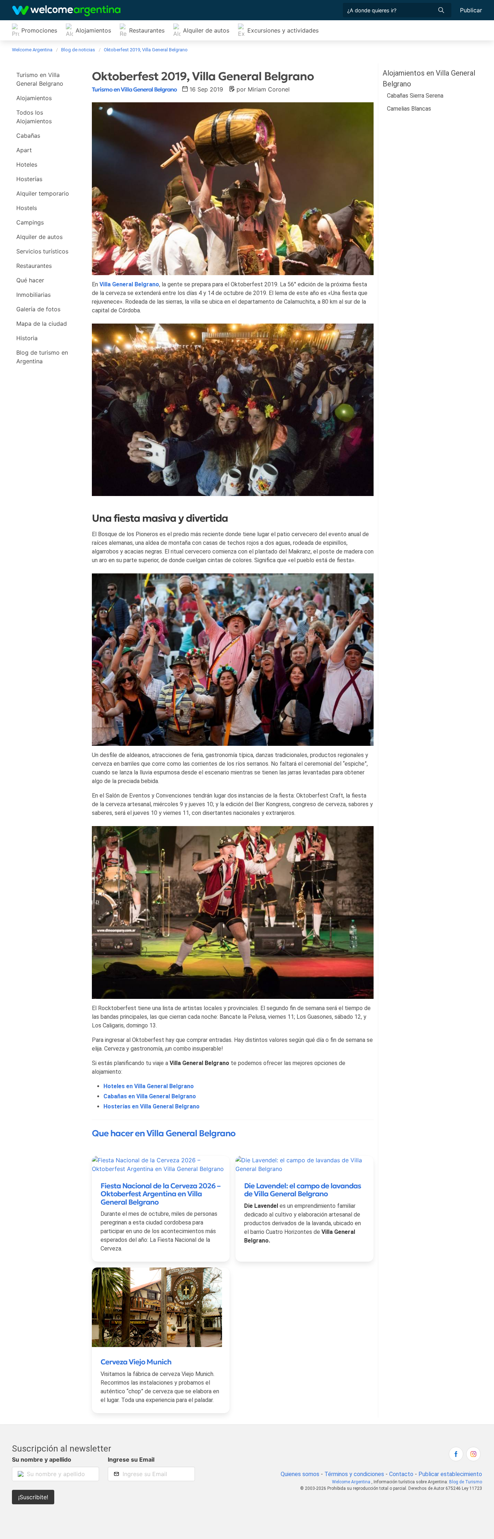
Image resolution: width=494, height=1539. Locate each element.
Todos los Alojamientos (34, 117)
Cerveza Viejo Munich (136, 1362)
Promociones (39, 30)
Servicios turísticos (42, 251)
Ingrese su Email (131, 1459)
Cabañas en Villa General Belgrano (149, 1096)
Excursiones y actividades (283, 30)
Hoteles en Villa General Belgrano (148, 1086)
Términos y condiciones (354, 1474)
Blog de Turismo (465, 1481)
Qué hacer (30, 280)
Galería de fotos (38, 309)
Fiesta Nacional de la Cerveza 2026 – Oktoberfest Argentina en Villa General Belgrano (160, 1194)
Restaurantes (147, 30)
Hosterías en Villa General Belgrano (151, 1106)
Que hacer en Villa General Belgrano (163, 1133)
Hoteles (26, 164)
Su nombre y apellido (41, 1459)
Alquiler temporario (42, 193)
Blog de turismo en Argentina (42, 357)
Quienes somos (300, 1474)
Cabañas (28, 135)
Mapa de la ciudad (41, 323)
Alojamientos (93, 30)
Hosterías (29, 179)
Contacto (401, 1474)
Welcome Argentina (351, 1481)
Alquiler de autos (206, 30)
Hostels (26, 207)
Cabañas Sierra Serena (415, 95)
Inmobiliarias (33, 294)
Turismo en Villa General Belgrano (39, 79)
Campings (30, 222)
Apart (24, 150)
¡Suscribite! (33, 1497)
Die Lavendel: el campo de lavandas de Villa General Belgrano (302, 1190)
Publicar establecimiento (450, 1474)
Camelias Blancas (409, 108)
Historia (27, 338)
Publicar (471, 10)
